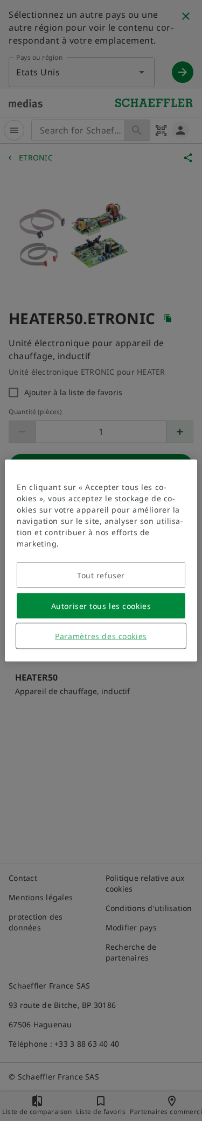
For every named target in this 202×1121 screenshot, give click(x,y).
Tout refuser (101, 575)
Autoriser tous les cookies (101, 606)
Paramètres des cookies (101, 636)
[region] (101, 561)
